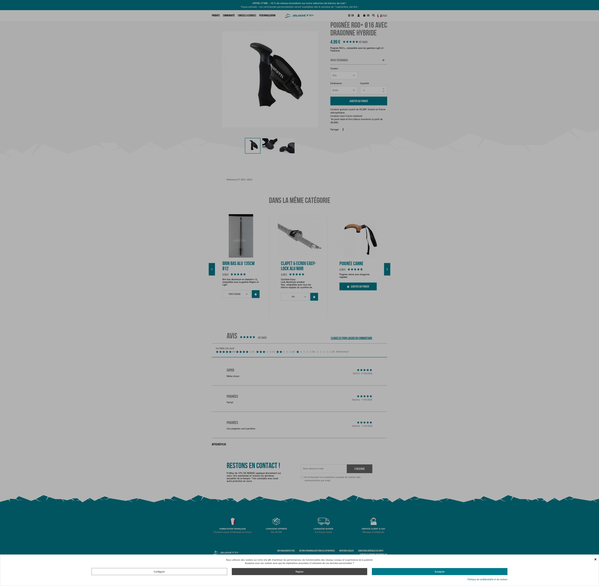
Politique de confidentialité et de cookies (487, 579)
